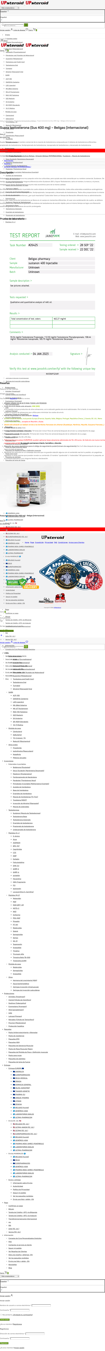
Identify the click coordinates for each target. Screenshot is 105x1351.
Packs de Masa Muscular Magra (21, 1049)
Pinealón (16, 921)
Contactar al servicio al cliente (20, 1245)
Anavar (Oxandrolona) (21, 663)
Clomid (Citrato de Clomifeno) (15, 395)
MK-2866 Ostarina (20, 705)
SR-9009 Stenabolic (20, 722)
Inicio (1, 121)
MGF (14, 902)
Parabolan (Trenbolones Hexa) (16, 169)
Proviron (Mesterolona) (17, 1023)
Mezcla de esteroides (21, 807)
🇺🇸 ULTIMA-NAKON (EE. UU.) (15, 530)
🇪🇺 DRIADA (17, 1081)
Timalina (16, 951)
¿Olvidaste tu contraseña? (23, 1315)
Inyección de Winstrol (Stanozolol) (26, 803)
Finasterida (9, 132)
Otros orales (13, 745)
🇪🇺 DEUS (16, 1160)
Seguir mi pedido (19, 1193)
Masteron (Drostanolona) (14, 162)
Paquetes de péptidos (17, 1059)
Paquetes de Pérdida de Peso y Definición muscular (28, 1052)
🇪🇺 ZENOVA (17, 1104)
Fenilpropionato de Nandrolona (25, 777)
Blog (7, 679)
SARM (11, 692)
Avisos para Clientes (76, 542)
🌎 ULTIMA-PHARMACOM (14, 520)
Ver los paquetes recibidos (23, 1196)
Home (27, 542)
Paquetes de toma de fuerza (15, 460)
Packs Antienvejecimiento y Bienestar (23, 1033)
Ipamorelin (17, 889)
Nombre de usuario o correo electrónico (15, 1305)
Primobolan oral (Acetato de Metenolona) (28, 673)
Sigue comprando (7, 631)
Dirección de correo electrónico (12, 1334)
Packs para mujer (15, 1055)
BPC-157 (16, 846)
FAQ (55, 542)
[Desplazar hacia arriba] (1, 636)
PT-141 (15, 925)
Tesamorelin (17, 944)
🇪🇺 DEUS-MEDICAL (20, 1078)
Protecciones (9, 993)
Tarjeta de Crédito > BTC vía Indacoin (18, 623)
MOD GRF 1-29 (18, 905)
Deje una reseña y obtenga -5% (21, 1255)
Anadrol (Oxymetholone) (22, 659)
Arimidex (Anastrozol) (12, 391)
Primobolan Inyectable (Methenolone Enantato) (22, 172)
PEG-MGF (16, 918)
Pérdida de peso (15, 728)
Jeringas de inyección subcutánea (18, 381)
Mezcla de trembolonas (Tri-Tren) (25, 797)
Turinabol (16, 686)
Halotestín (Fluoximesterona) (24, 669)
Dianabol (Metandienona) (22, 666)
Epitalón (16, 859)
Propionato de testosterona (15, 215)
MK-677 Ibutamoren (20, 709)
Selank (15, 931)
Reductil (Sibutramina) (21, 741)
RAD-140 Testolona (20, 712)
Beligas (35, 415)
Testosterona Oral (19, 682)
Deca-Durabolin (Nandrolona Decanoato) (20, 159)
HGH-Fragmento (19, 882)
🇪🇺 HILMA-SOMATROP (21, 1088)
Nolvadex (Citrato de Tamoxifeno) (21, 1020)
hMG (10, 1013)
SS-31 (15, 941)
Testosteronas (10, 199)
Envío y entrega (15, 1180)
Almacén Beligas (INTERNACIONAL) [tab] (17, 167)
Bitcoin (11, 1209)
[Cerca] (1, 615)
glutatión (16, 875)
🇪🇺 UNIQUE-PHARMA (21, 1098)
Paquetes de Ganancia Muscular (21, 1046)
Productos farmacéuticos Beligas (25, 121)
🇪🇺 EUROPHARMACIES (21, 1075)
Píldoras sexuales (19, 758)
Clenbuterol (17, 731)
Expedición (39, 542)
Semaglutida (18, 934)
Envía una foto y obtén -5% (23, 1199)
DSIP (15, 856)
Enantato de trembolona (22, 794)
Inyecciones (9, 148)
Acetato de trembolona (14, 175)
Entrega (7, 1065)
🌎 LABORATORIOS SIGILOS (15, 550)
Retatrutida (17, 928)
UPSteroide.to (57, 607)
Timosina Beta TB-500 (21, 957)
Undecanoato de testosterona (24, 830)
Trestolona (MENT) (20, 800)
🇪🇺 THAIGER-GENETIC (21, 1091)
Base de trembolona (20, 790)
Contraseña (5, 1310)
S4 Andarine (17, 718)
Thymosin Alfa (18, 954)
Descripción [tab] (8, 161)
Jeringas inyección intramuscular (26, 987)
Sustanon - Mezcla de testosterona (76, 156)
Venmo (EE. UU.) (11, 639)
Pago (7, 610)
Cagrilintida (17, 849)
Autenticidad (18, 1186)
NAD (14, 912)
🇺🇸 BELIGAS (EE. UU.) (13, 527)
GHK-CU (16, 866)
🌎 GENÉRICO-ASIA (12, 513)
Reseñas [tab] (8, 164)
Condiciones (63, 542)
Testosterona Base (20, 817)
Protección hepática (16, 1026)
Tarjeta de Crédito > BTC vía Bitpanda (18, 620)
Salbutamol (17, 735)
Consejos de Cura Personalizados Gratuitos (20, 649)
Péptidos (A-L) (10, 222)
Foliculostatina (18, 862)
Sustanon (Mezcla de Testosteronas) (26, 813)
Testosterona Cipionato (14, 209)
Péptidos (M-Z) (14, 895)
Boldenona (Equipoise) (21, 767)
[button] (52, 1287)
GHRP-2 (16, 869)
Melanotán (17, 898)
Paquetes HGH (14, 1042)
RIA (6, 633)
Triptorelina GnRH (19, 961)
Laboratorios (9, 121)
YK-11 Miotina (18, 725)
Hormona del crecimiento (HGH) (25, 980)
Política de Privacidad (21, 1190)
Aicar (15, 839)
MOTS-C (16, 908)
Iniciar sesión (5, 1319)
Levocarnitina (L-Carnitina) (23, 892)
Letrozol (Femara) (15, 1016)
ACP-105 (16, 695)
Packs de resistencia (16, 1036)
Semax (15, 938)
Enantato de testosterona (15, 212)
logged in (13, 398)
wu (10, 1222)
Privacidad (49, 542)
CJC (14, 853)
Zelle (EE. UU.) (10, 636)
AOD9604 (16, 843)
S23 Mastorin (18, 715)
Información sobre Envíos (22, 1183)
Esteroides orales (11, 39)
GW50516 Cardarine (20, 699)
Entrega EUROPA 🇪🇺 (16, 1068)
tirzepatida (17, 948)
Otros (11, 977)
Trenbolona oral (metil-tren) (23, 679)
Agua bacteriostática (21, 984)
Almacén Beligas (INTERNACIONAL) (48, 156)
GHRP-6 (16, 872)
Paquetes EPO (14, 1039)
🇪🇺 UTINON (17, 1101)
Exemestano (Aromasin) (13, 401)
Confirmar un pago (11, 613)
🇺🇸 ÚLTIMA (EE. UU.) (13, 533)
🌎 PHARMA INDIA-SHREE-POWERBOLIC (20, 546)
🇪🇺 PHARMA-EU (19, 1094)
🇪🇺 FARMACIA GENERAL (22, 1085)
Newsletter (9, 676)
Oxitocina (16, 915)
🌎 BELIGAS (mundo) (13, 540)
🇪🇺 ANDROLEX (18, 1072)
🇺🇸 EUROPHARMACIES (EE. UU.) (17, 537)
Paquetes (7, 1029)
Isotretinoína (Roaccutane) (15, 136)
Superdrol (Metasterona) (22, 676)
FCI (14, 885)
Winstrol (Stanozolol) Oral (22, 689)
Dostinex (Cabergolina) (17, 1003)
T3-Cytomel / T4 (19, 738)
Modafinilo (17, 754)
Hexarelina (17, 879)
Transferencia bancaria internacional (23, 1219)
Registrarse (17, 1324)
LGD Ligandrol (18, 702)
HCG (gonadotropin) (16, 1010)
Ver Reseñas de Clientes (18, 1251)
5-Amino (16, 836)
